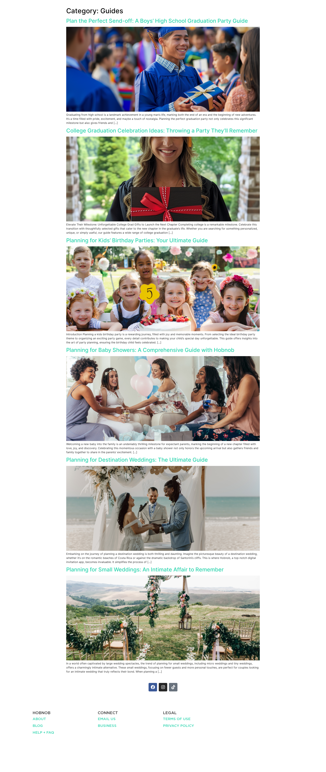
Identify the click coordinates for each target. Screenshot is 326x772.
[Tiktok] (173, 687)
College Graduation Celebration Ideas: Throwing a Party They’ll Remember (161, 130)
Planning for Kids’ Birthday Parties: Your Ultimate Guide (137, 240)
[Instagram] (163, 687)
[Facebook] (153, 687)
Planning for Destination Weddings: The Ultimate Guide (137, 459)
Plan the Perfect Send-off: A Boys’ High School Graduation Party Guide (157, 20)
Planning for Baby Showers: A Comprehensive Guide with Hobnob (150, 350)
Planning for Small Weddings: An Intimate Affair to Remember (145, 569)
